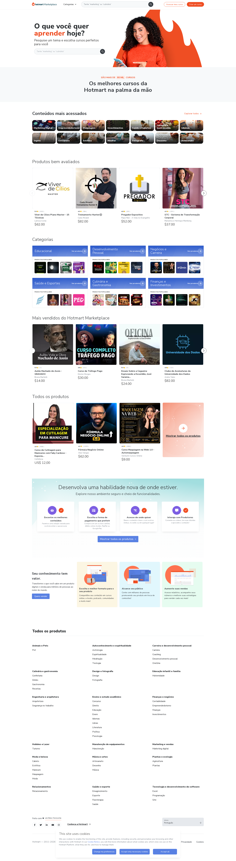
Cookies (200, 841)
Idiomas (96, 718)
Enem (95, 714)
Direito (95, 705)
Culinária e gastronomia (45, 671)
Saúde (95, 804)
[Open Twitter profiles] (41, 824)
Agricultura (157, 761)
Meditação (97, 658)
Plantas (156, 765)
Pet (34, 650)
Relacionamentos (41, 786)
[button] (183, 822)
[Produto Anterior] (32, 190)
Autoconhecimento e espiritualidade (111, 645)
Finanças (156, 709)
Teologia (96, 663)
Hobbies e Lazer (40, 744)
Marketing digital (160, 748)
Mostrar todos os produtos (116, 539)
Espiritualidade (99, 654)
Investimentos (159, 714)
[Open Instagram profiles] (59, 824)
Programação (158, 795)
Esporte (96, 795)
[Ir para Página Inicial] (44, 4)
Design (95, 675)
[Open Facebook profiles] (35, 824)
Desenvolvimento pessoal (165, 658)
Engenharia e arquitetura (45, 696)
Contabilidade (159, 701)
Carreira (156, 650)
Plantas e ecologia (162, 756)
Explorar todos (191, 113)
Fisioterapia (97, 799)
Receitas (36, 688)
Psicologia (97, 736)
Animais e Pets (40, 645)
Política (96, 731)
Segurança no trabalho (43, 705)
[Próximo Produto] (203, 190)
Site (154, 799)
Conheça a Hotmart (77, 824)
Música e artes (100, 756)
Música (95, 769)
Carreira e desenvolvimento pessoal (172, 645)
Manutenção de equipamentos (108, 744)
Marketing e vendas (163, 744)
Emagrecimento (99, 791)
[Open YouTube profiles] (53, 824)
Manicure (36, 769)
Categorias (68, 4)
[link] (44, 125)
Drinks (35, 680)
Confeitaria (37, 675)
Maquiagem (37, 774)
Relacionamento (40, 791)
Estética (36, 765)
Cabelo (35, 761)
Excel (155, 791)
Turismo (36, 748)
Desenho (96, 765)
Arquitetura (37, 701)
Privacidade (186, 841)
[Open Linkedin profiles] (47, 824)
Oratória (156, 663)
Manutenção (98, 748)
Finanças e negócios (163, 696)
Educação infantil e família (166, 671)
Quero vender (40, 596)
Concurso (96, 701)
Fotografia (97, 680)
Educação (96, 709)
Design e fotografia (102, 671)
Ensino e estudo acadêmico (106, 696)
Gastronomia (38, 684)
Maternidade (158, 675)
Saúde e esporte (101, 786)
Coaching (156, 654)
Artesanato (97, 761)
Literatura (97, 727)
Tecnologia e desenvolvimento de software (176, 786)
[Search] (150, 4)
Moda (35, 778)
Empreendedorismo (161, 705)
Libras (95, 723)
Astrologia (97, 650)
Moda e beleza (40, 756)
